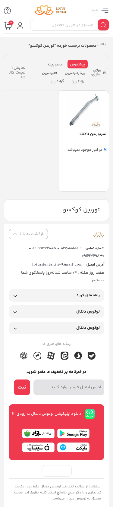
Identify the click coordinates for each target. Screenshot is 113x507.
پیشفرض (77, 64)
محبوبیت (55, 64)
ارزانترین (78, 81)
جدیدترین (50, 73)
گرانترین (57, 81)
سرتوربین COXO (93, 134)
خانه (103, 45)
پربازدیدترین (75, 73)
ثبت (22, 387)
